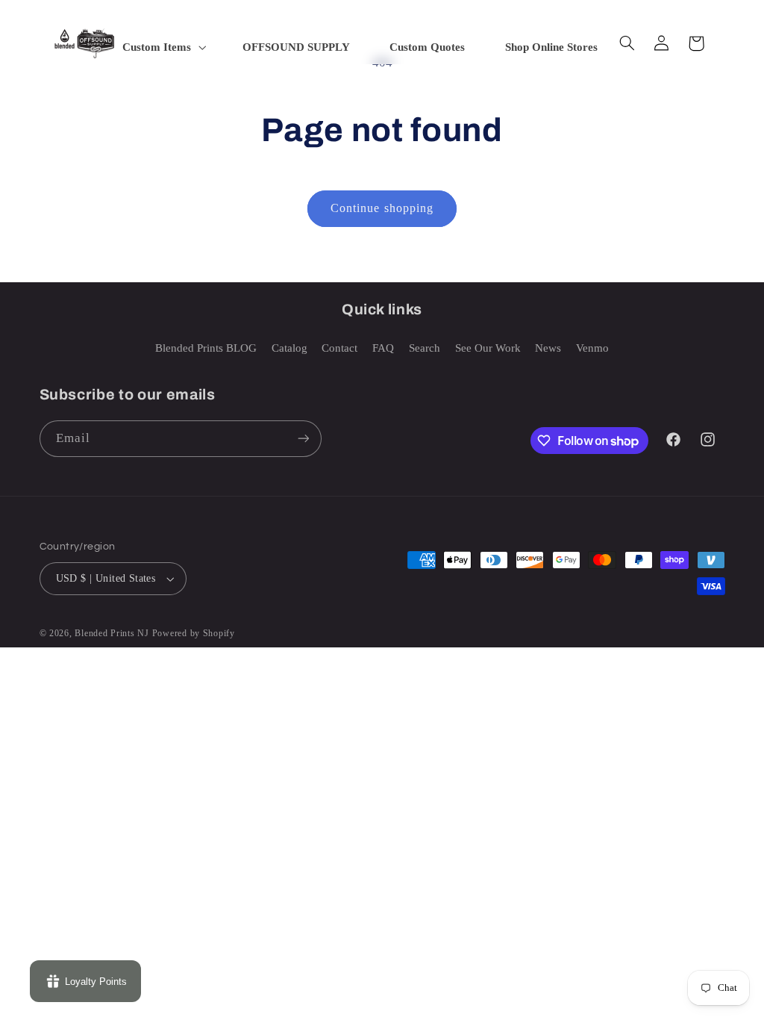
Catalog (289, 348)
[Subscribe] (303, 438)
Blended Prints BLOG (206, 348)
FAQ (383, 348)
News (548, 348)
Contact (339, 348)
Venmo (592, 348)
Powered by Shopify (193, 633)
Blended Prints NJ (112, 633)
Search (424, 348)
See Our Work (488, 348)
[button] (163, 47)
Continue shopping (382, 208)
